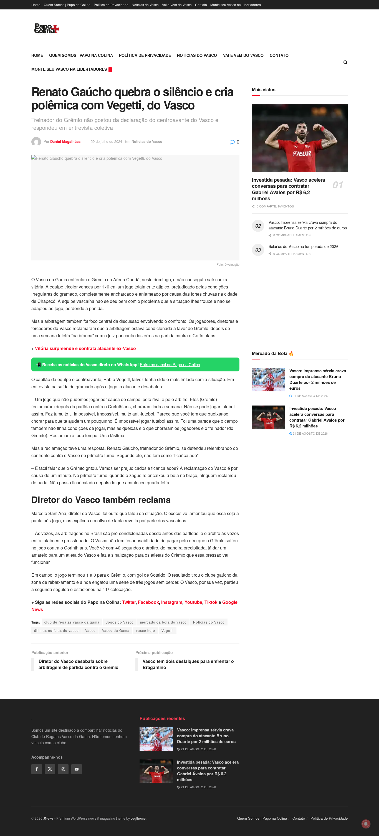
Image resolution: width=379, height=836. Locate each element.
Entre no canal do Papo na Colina (170, 364)
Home (36, 4)
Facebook (148, 602)
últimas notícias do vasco (56, 630)
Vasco (90, 630)
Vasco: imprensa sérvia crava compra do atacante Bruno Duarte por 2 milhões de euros (308, 224)
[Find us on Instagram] (63, 769)
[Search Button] (345, 62)
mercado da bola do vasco (163, 622)
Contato (201, 4)
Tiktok (211, 602)
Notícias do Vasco (145, 4)
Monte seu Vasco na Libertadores (235, 4)
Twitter (129, 602)
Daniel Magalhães (65, 141)
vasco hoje (145, 630)
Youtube (193, 602)
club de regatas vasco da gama (72, 622)
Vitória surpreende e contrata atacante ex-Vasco (85, 348)
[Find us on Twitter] (50, 769)
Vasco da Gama (116, 630)
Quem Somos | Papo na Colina (67, 4)
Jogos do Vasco (120, 622)
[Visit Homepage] (46, 29)
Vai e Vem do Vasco (177, 4)
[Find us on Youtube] (76, 769)
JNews (48, 818)
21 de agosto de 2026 (310, 395)
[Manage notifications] (366, 823)
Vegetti (167, 630)
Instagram (171, 602)
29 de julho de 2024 (106, 141)
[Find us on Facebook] (36, 769)
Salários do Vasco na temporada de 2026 (303, 246)
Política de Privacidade (111, 4)
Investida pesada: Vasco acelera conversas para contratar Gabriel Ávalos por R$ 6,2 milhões (288, 189)
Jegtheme (138, 818)
